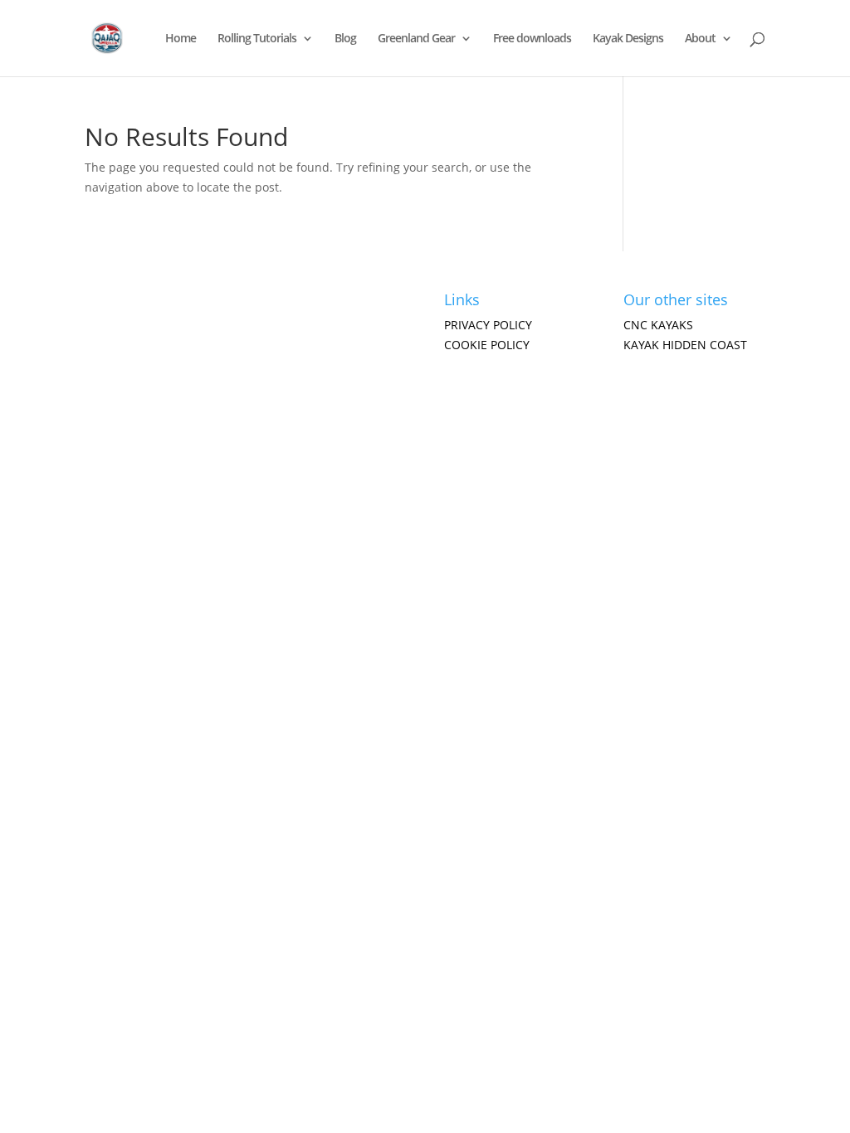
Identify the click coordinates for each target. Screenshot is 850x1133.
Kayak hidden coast (685, 345)
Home (180, 39)
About (700, 39)
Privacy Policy (488, 325)
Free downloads (532, 39)
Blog (345, 39)
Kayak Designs (628, 39)
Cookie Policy (487, 345)
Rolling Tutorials (256, 39)
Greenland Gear (416, 39)
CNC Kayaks (658, 325)
